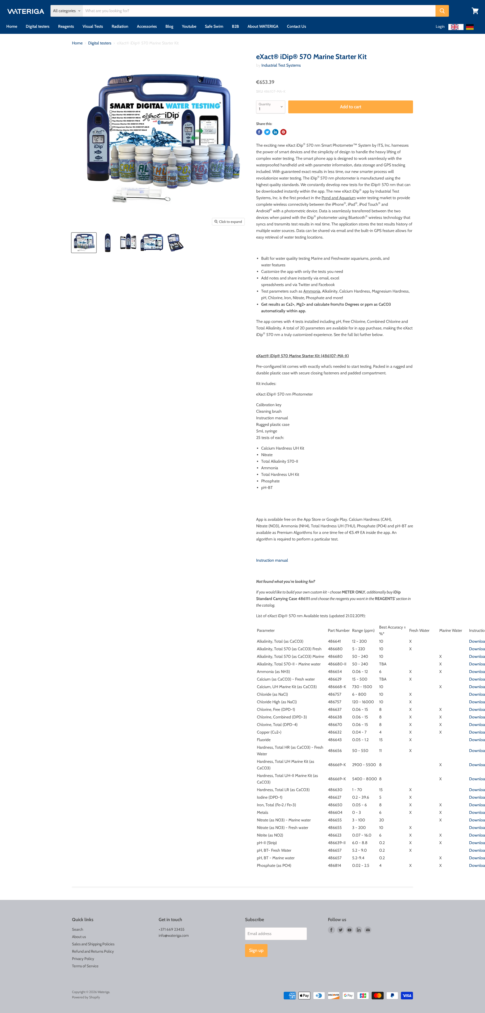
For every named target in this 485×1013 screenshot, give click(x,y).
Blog (169, 26)
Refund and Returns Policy (93, 951)
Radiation (120, 26)
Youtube (189, 26)
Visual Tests (93, 26)
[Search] (442, 11)
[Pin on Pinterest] (283, 132)
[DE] (471, 27)
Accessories (147, 26)
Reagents (66, 26)
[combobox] (456, 27)
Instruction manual (272, 560)
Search (77, 929)
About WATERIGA (263, 26)
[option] (471, 27)
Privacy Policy (83, 958)
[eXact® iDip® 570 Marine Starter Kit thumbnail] (83, 243)
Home (11, 26)
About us (79, 936)
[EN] (456, 27)
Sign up (256, 950)
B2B (235, 26)
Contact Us (296, 26)
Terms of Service (85, 966)
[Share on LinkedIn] (275, 132)
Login (440, 26)
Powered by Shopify (86, 997)
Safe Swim (214, 26)
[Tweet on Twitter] (267, 132)
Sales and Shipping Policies (93, 944)
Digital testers (38, 26)
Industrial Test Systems (281, 65)
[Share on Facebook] (259, 132)
